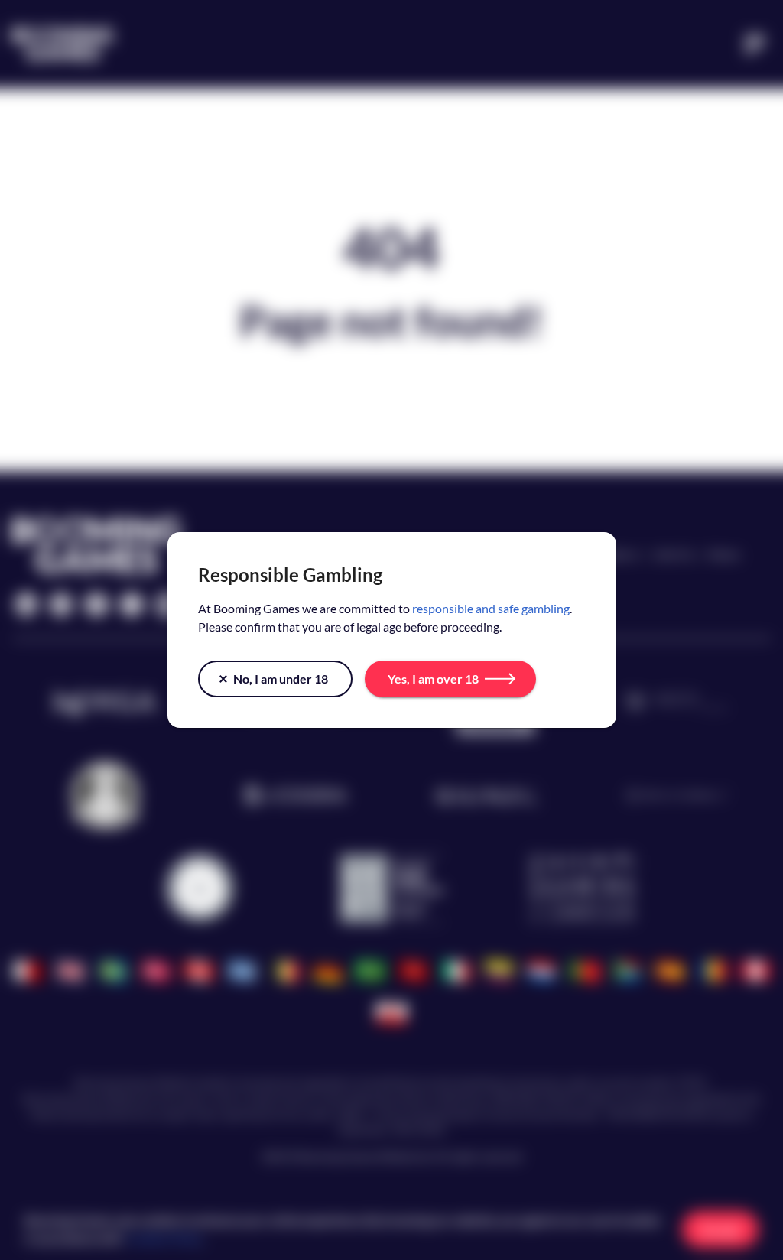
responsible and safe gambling (491, 608)
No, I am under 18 (280, 678)
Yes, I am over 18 (433, 678)
